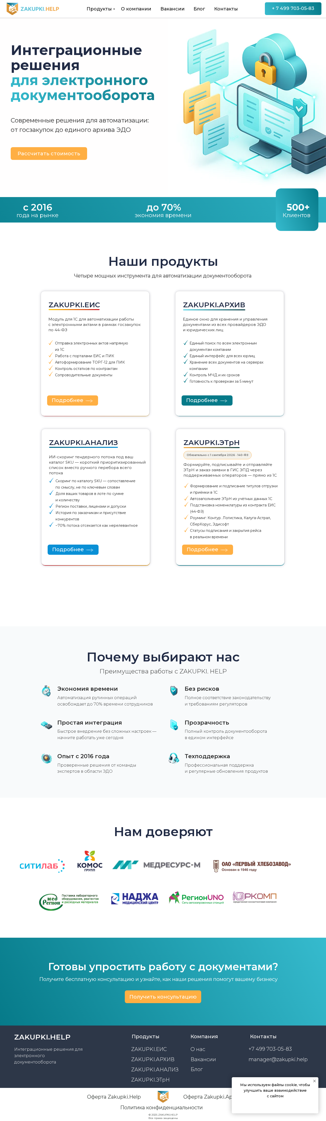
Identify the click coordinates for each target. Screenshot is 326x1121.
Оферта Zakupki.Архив (212, 1097)
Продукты (99, 9)
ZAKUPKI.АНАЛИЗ (155, 1070)
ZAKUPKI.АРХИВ (152, 1059)
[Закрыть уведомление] (314, 1081)
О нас (198, 1049)
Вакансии (172, 9)
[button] (49, 153)
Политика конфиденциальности (161, 1107)
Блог (199, 9)
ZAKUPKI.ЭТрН (150, 1080)
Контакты (226, 9)
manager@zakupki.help (278, 1059)
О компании (136, 9)
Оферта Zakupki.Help (114, 1097)
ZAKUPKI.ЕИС (149, 1049)
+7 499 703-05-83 (270, 1049)
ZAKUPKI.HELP (42, 1037)
